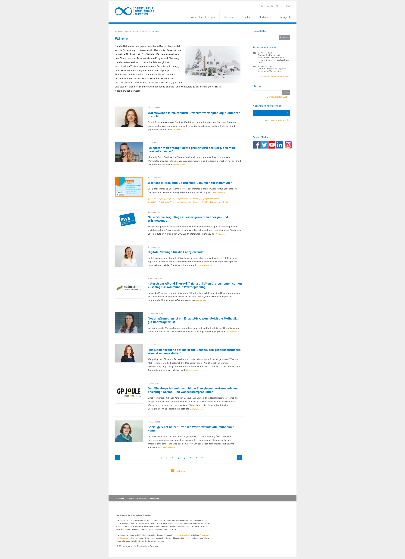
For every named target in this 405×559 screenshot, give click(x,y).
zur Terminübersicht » (277, 120)
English (289, 6)
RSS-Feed (120, 498)
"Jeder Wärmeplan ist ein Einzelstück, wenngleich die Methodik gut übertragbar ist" (192, 320)
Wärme (156, 31)
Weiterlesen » (180, 129)
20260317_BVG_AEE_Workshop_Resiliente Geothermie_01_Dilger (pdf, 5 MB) (185, 198)
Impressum (154, 498)
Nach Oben (181, 470)
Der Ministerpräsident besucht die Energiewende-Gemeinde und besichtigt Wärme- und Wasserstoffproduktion (193, 390)
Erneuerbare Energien (202, 17)
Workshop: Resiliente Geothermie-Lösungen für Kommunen (190, 183)
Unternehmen (185, 535)
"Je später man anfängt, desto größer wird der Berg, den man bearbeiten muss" (191, 149)
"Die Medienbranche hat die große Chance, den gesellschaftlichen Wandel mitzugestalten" (194, 351)
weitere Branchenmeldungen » (275, 76)
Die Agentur (286, 17)
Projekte (246, 17)
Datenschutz (142, 498)
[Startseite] (134, 11)
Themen (228, 17)
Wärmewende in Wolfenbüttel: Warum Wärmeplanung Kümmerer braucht (194, 114)
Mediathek (265, 17)
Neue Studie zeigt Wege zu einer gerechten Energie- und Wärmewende (188, 218)
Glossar (279, 6)
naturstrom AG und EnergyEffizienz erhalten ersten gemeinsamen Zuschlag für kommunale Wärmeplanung (195, 285)
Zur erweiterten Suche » (278, 97)
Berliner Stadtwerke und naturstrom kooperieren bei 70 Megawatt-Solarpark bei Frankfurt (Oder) (273, 58)
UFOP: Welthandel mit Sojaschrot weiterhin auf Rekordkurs (272, 69)
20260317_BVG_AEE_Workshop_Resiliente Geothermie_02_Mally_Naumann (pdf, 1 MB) (189, 202)
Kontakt (269, 6)
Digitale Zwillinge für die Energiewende (175, 252)
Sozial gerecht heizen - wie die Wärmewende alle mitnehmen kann (191, 428)
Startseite (138, 31)
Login (260, 6)
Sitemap (131, 498)
